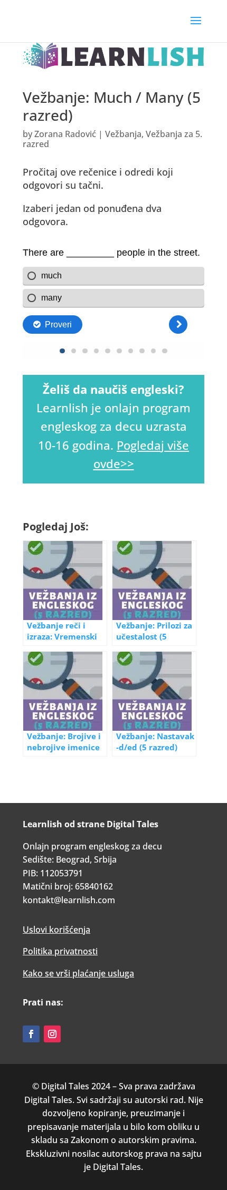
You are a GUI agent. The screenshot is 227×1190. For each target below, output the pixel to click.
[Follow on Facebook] (31, 1033)
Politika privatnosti (60, 951)
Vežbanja (123, 134)
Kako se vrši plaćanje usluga (78, 973)
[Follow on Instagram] (52, 1033)
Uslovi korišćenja (56, 929)
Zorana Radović (65, 134)
